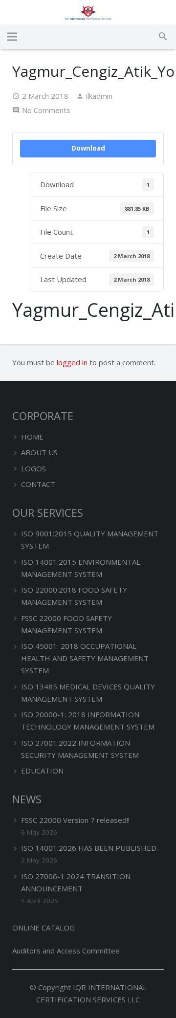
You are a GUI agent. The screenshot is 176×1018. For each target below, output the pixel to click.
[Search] (163, 36)
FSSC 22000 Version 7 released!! (75, 820)
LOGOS (33, 468)
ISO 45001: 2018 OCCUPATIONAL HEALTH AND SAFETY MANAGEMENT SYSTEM (85, 658)
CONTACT (38, 484)
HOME (32, 437)
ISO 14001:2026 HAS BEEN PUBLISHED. (89, 848)
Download (88, 148)
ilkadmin (99, 96)
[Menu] (12, 36)
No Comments (46, 110)
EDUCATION (42, 770)
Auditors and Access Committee (66, 950)
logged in (72, 362)
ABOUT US (39, 452)
